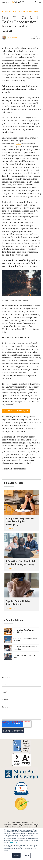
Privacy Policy (13, 842)
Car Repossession (31, 12)
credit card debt (17, 51)
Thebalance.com (9, 138)
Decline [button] (26, 855)
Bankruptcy (8, 12)
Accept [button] (16, 855)
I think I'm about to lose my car (16, 411)
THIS (18, 143)
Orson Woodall (12, 38)
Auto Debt (18, 12)
